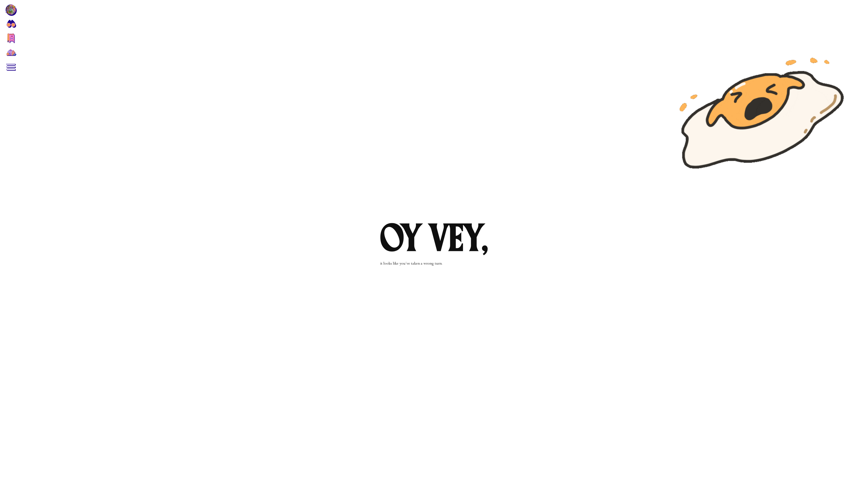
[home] (11, 10)
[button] (11, 23)
